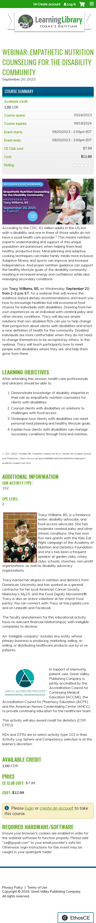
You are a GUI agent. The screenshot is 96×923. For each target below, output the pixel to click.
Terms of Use (37, 888)
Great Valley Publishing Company (56, 892)
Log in (71, 4)
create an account (56, 808)
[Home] (48, 23)
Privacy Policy (12, 888)
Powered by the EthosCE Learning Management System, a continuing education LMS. (76, 917)
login (29, 808)
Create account (49, 4)
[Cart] (82, 6)
